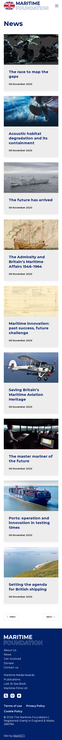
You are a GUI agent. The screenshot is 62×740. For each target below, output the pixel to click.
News (7, 654)
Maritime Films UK (15, 688)
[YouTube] (19, 696)
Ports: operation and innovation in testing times (29, 523)
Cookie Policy (13, 711)
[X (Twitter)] (6, 696)
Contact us (11, 667)
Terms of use (13, 705)
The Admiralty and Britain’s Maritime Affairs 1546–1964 (27, 262)
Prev (13, 617)
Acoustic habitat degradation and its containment (28, 138)
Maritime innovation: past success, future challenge (29, 328)
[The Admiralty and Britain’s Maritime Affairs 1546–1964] (31, 234)
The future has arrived (31, 200)
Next (49, 617)
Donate (9, 663)
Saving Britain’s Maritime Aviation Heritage (26, 394)
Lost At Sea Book (15, 683)
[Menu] (56, 5)
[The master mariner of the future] (31, 434)
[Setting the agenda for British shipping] (31, 562)
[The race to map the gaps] (31, 49)
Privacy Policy (35, 705)
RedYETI (19, 735)
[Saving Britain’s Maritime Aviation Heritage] (31, 367)
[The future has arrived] (31, 177)
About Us (10, 650)
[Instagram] (12, 696)
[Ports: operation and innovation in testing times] (31, 495)
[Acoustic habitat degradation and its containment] (31, 111)
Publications (12, 679)
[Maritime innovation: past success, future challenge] (31, 301)
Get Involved (12, 658)
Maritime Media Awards (19, 675)
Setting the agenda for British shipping (28, 587)
